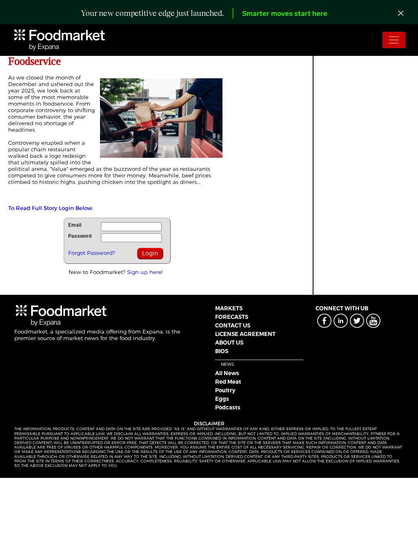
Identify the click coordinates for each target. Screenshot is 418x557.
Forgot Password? (91, 253)
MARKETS (228, 308)
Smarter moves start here (284, 14)
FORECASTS (231, 317)
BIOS (221, 351)
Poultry (225, 390)
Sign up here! (145, 272)
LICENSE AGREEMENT (245, 334)
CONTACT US (232, 325)
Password (79, 236)
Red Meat (228, 381)
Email (74, 225)
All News (227, 373)
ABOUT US (229, 342)
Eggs (222, 399)
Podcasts (227, 407)
